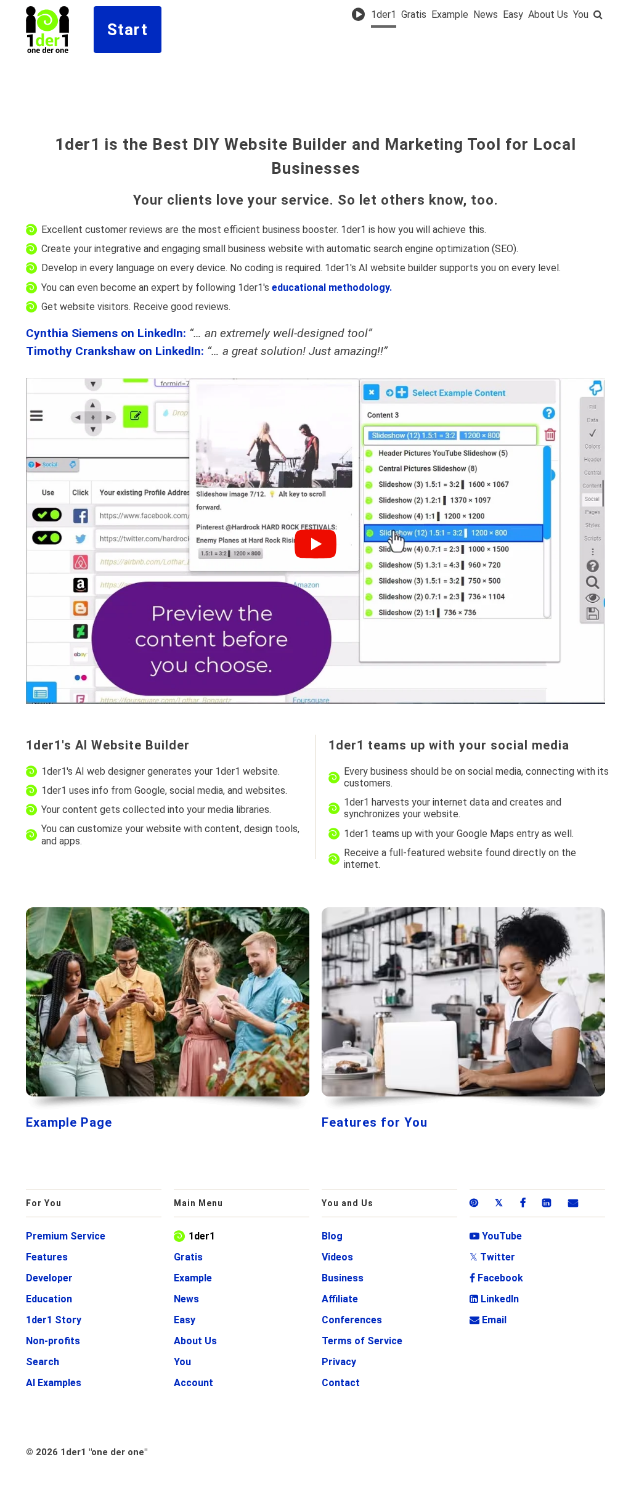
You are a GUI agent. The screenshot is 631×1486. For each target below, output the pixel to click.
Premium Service (65, 1236)
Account (193, 1383)
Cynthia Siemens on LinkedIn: (106, 333)
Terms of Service (362, 1341)
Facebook (496, 1278)
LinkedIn (494, 1299)
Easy (513, 14)
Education (49, 1299)
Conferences (352, 1320)
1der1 (383, 14)
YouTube (496, 1236)
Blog (332, 1236)
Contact (341, 1383)
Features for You (375, 1122)
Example (449, 14)
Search (42, 1362)
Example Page (69, 1122)
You (580, 14)
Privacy (339, 1362)
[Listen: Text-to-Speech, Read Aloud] (360, 14)
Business (343, 1278)
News (485, 14)
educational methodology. (332, 287)
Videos (337, 1257)
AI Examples (53, 1383)
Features (47, 1257)
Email (488, 1320)
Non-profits (53, 1341)
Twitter (492, 1257)
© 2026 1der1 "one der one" (86, 1452)
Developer (49, 1278)
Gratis (413, 14)
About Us (548, 14)
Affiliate (340, 1299)
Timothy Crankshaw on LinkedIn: (115, 351)
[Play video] (315, 544)
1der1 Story (53, 1320)
